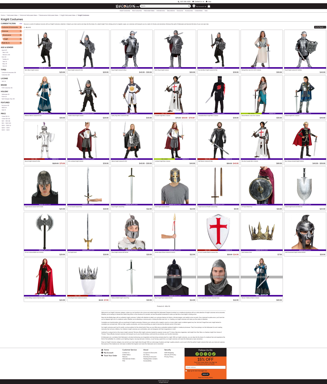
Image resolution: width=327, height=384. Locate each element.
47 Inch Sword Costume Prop (75, 206)
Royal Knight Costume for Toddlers (293, 70)
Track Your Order (110, 356)
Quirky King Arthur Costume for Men (120, 115)
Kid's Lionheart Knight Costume (75, 161)
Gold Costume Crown (247, 252)
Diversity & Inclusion (149, 357)
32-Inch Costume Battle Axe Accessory (34, 252)
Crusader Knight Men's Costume (162, 115)
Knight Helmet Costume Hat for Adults (34, 206)
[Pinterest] (201, 354)
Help (209, 1)
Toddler (5, 59)
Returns (124, 357)
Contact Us (198, 1)
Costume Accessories (8, 72)
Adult (3, 50)
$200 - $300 (6, 127)
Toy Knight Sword (72, 252)
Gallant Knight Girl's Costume (292, 115)
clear (20, 23)
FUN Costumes (6, 88)
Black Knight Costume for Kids (75, 70)
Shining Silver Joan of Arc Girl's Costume (251, 70)
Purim (3, 96)
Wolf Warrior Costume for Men (205, 161)
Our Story (146, 355)
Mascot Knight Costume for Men (32, 161)
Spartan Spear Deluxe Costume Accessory (165, 252)
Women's (5, 54)
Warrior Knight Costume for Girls (119, 161)
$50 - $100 (5, 123)
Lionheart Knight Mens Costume (162, 161)
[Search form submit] (189, 6)
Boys (4, 64)
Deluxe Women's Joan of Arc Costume (251, 115)
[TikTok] (214, 354)
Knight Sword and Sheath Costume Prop (207, 206)
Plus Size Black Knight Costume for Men (207, 70)
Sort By (319, 27)
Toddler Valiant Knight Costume (75, 115)
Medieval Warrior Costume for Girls (33, 115)
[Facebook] (197, 354)
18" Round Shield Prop (247, 206)
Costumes (4, 75)
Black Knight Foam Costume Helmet (163, 297)
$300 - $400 (6, 130)
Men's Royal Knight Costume (162, 70)
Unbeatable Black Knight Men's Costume (208, 115)
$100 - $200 (5, 125)
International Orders (128, 359)
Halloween (5, 94)
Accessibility (147, 361)
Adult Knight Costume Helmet (162, 206)
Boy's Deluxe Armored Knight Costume (294, 161)
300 (3, 81)
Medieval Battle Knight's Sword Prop (120, 297)
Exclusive (4, 105)
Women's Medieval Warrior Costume (250, 297)
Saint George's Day (7, 99)
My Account (108, 353)
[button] (199, 6)
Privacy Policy (168, 357)
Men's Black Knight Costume (32, 70)
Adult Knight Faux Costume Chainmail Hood (208, 297)
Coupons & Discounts (150, 352)
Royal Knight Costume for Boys (119, 70)
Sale (3, 110)
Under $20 (5, 118)
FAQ (123, 361)
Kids (3, 57)
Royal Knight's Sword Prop (118, 206)
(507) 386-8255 (185, 1)
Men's (4, 52)
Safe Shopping (169, 352)
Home (106, 350)
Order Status (126, 355)
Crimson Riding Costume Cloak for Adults (35, 297)
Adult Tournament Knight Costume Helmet (295, 252)
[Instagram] (205, 354)
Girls (4, 66)
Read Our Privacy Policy (205, 377)
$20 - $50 (5, 121)
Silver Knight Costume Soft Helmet (120, 252)
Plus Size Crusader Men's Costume (250, 161)
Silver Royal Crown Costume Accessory (77, 297)
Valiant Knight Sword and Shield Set (293, 206)
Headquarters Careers (150, 359)
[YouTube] (209, 354)
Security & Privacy (170, 355)
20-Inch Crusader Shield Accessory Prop (208, 252)
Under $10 (5, 116)
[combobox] (163, 6)
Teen (4, 61)
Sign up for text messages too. (197, 371)
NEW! (3, 107)
